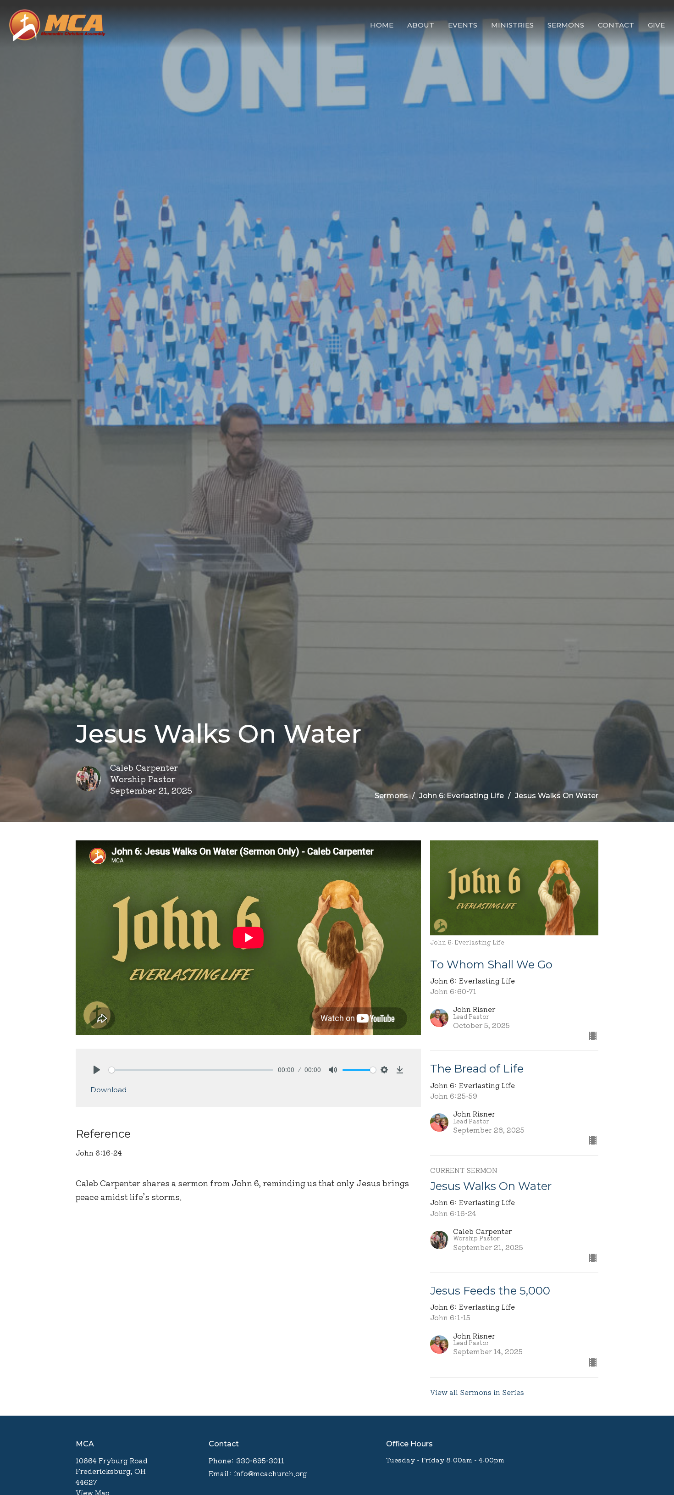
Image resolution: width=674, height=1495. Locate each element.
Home (381, 25)
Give (656, 25)
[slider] (191, 1070)
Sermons (565, 25)
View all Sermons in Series (477, 1392)
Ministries (512, 25)
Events (462, 25)
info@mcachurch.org (270, 1473)
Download (108, 1089)
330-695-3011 (260, 1460)
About (420, 25)
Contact (616, 25)
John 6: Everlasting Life (461, 795)
